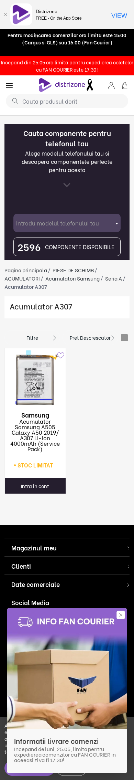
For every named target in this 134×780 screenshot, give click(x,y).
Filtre (32, 337)
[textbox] (67, 223)
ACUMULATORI (22, 278)
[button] (111, 85)
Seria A (113, 278)
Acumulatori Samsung (72, 278)
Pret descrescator (90, 337)
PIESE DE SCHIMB (73, 270)
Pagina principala (25, 270)
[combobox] (67, 223)
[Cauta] (12, 100)
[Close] (5, 14)
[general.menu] (9, 85)
